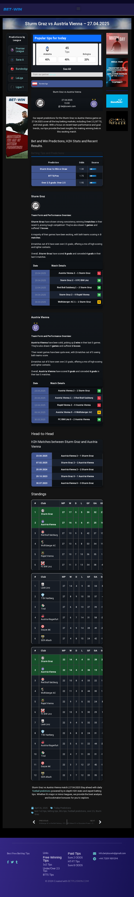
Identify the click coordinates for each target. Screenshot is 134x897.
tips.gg (52, 74)
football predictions (41, 791)
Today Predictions (62, 808)
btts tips (63, 811)
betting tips (53, 811)
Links (45, 853)
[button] (78, 8)
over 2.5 (91, 811)
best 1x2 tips (41, 811)
